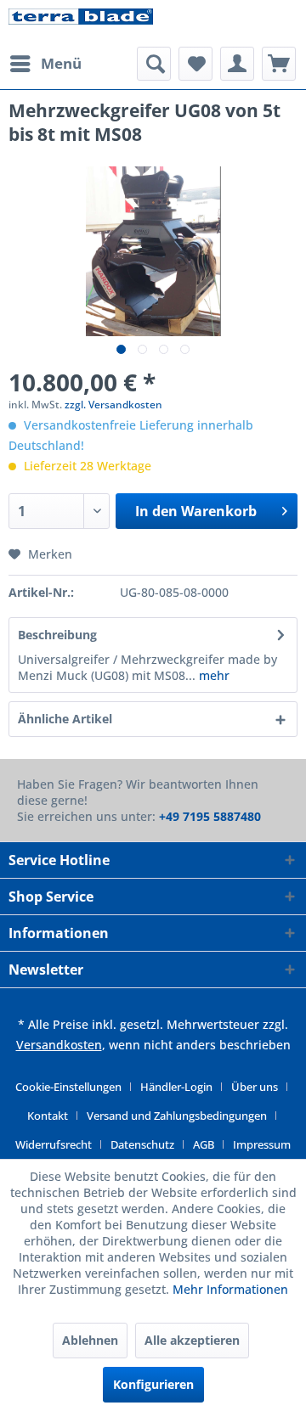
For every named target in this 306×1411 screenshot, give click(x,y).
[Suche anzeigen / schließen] (154, 64)
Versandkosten (59, 1045)
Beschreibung (57, 635)
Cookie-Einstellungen (68, 1086)
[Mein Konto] (237, 64)
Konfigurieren (153, 1384)
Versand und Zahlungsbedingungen (177, 1115)
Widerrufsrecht (53, 1144)
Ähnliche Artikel (65, 719)
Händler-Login (176, 1086)
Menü (61, 63)
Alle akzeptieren (192, 1340)
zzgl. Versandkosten (113, 404)
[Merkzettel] (195, 64)
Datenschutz (142, 1144)
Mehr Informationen (230, 1289)
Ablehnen (90, 1340)
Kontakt (47, 1115)
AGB (203, 1144)
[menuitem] (45, 64)
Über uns (254, 1086)
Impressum (262, 1144)
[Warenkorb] (279, 64)
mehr (213, 675)
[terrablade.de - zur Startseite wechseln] (80, 23)
